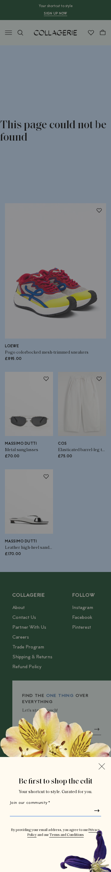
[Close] (101, 766)
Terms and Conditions (66, 835)
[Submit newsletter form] (96, 810)
